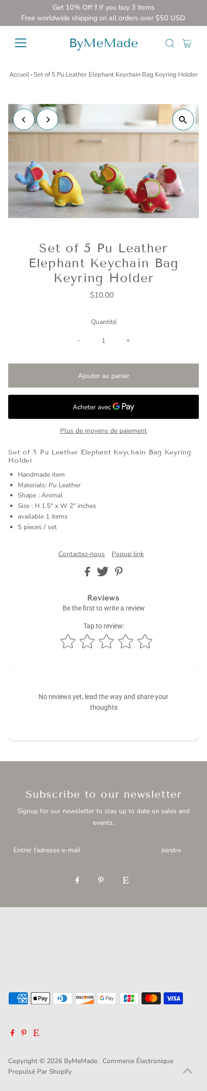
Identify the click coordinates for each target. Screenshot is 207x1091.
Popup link (128, 554)
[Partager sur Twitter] (104, 574)
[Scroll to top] (187, 1071)
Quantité (103, 321)
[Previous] (24, 119)
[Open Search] (170, 43)
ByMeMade (103, 43)
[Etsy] (125, 881)
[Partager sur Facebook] (88, 574)
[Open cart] (187, 42)
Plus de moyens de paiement (103, 430)
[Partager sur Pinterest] (119, 574)
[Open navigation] (31, 43)
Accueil (19, 74)
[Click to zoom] (183, 119)
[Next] (47, 119)
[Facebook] (77, 881)
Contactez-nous (81, 554)
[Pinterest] (101, 881)
